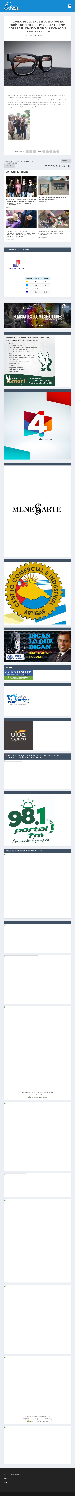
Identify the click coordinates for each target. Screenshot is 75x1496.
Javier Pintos (8, 1478)
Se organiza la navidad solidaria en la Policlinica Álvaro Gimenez (52, 198)
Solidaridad (38, 35)
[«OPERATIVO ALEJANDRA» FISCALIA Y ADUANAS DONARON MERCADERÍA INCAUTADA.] (53, 219)
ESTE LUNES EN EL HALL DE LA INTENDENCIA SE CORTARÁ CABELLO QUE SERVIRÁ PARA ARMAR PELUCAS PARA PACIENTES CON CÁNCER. (20, 234)
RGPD (5, 1483)
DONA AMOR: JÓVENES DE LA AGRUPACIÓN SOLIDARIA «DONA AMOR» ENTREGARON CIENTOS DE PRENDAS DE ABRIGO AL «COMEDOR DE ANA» (21, 202)
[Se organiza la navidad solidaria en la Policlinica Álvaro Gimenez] (53, 185)
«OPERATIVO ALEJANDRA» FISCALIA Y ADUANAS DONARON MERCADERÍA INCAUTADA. (51, 233)
